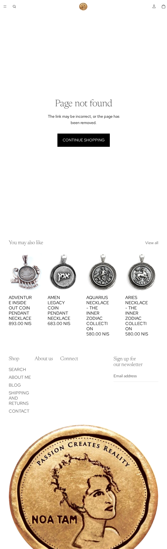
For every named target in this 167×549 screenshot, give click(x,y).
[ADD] (35, 286)
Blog (15, 385)
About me (20, 377)
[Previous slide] (52, 272)
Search (17, 369)
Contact (19, 411)
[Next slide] (76, 272)
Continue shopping (84, 139)
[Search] (14, 6)
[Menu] (5, 6)
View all (151, 242)
